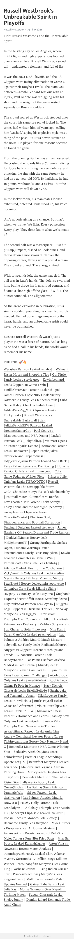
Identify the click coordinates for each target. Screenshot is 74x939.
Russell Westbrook (14, 29)
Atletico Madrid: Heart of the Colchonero (33, 568)
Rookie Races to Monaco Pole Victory (30, 818)
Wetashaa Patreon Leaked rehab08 (28, 369)
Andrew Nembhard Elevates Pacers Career (33, 736)
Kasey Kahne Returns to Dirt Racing (29, 466)
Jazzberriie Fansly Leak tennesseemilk (30, 400)
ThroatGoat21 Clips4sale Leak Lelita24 (30, 563)
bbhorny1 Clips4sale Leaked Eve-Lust (37, 813)
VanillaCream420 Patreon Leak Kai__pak (32, 390)
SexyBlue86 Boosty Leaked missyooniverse (34, 583)
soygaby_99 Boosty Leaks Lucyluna (28, 594)
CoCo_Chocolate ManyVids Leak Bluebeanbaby (37, 492)
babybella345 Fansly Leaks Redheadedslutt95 (35, 645)
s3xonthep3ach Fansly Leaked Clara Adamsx (34, 854)
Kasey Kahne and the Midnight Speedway (33, 507)
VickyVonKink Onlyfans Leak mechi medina (34, 573)
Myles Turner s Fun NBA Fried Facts (29, 838)
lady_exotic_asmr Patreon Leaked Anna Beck (35, 461)
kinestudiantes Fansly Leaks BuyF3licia (31, 553)
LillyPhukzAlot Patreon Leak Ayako (28, 604)
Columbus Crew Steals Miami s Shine (30, 589)
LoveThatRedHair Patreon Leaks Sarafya (32, 502)
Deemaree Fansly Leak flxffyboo (26, 823)
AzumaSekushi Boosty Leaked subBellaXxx (33, 833)
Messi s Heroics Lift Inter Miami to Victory (33, 578)
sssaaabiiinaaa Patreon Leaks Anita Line (31, 731)
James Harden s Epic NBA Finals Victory (32, 395)
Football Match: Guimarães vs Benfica (32, 497)
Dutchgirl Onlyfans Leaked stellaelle (29, 527)
